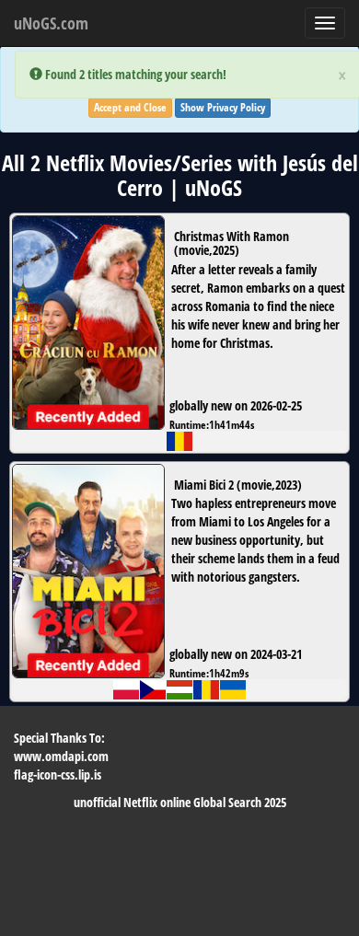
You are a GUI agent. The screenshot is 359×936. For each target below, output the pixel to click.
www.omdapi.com (61, 756)
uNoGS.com (51, 23)
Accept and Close (130, 107)
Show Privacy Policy (222, 107)
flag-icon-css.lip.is (57, 774)
